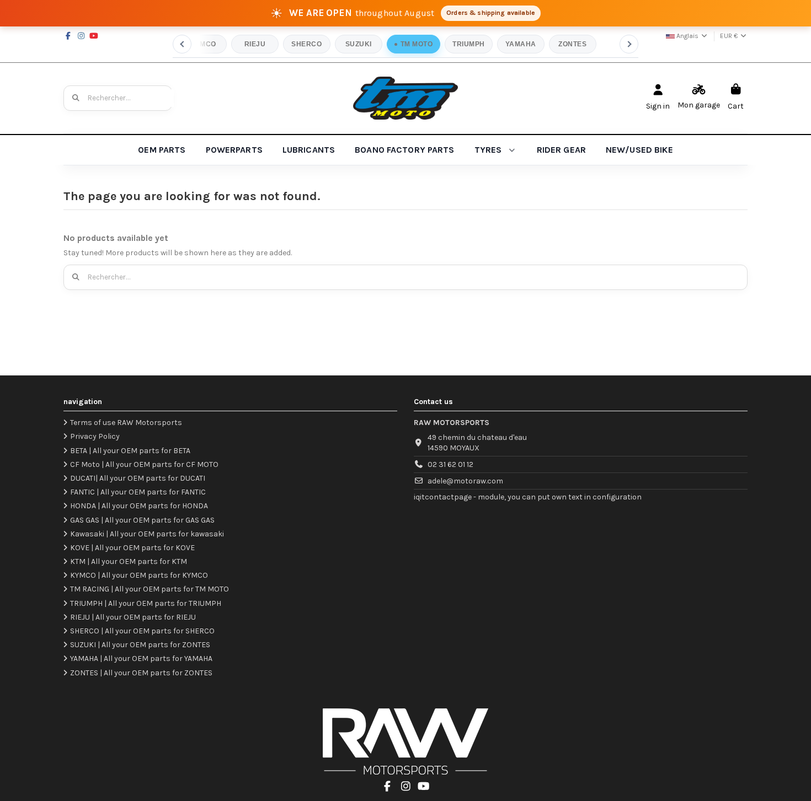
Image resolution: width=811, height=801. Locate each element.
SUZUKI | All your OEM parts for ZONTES (140, 644)
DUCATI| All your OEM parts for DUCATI (137, 478)
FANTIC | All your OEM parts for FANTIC (138, 492)
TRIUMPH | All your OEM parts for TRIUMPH (145, 603)
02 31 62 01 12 (450, 464)
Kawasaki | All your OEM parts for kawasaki (147, 534)
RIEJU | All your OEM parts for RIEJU (133, 617)
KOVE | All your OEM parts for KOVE (132, 547)
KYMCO (203, 44)
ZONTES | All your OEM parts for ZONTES (141, 673)
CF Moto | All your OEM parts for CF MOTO (144, 464)
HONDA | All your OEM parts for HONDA (139, 505)
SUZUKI (358, 44)
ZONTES (572, 44)
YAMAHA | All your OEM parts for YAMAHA (141, 658)
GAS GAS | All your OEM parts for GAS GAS (142, 520)
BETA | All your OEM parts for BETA (130, 450)
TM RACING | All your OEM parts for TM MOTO (149, 589)
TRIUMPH (468, 44)
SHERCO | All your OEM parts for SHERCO (142, 631)
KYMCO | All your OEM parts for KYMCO (139, 575)
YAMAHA (520, 44)
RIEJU (254, 44)
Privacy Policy (95, 436)
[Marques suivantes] (629, 44)
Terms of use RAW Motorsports (126, 422)
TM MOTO (417, 44)
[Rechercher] (76, 98)
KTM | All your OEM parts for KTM (128, 561)
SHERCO (306, 44)
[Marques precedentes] (182, 44)
